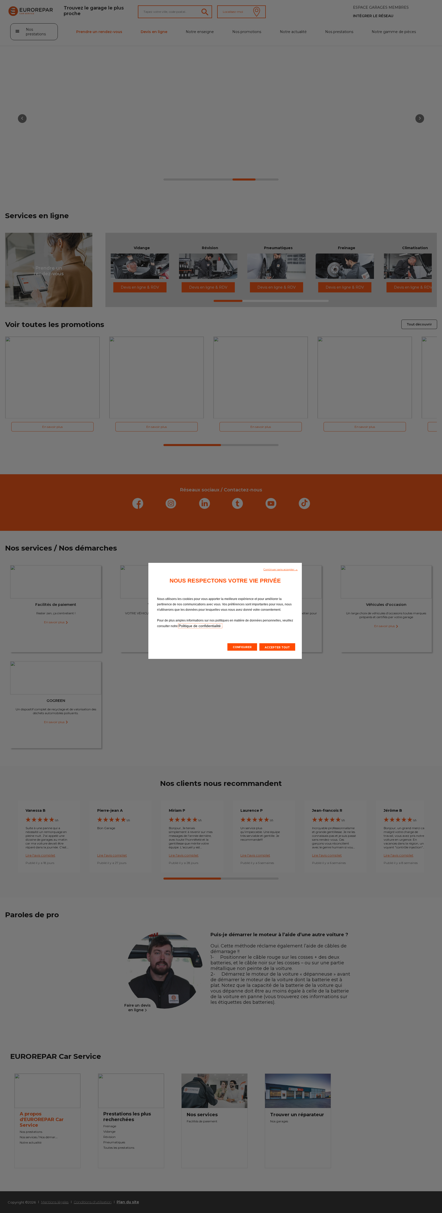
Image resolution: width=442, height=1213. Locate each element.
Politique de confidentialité (200, 626)
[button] (280, 569)
